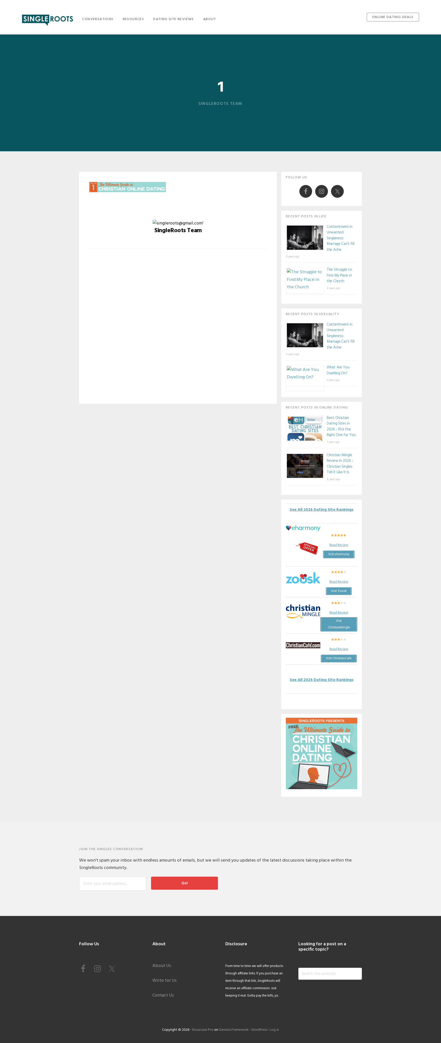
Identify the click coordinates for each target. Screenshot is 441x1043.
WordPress (259, 1030)
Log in (274, 1030)
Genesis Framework (234, 1030)
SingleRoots (47, 18)
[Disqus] (178, 330)
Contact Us (163, 995)
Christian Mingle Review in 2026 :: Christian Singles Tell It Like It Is (340, 464)
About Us (161, 966)
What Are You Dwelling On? (338, 370)
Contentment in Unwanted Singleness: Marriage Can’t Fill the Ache (340, 238)
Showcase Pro (202, 1030)
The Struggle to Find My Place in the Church (339, 275)
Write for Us (164, 980)
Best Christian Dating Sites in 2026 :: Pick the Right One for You (341, 426)
